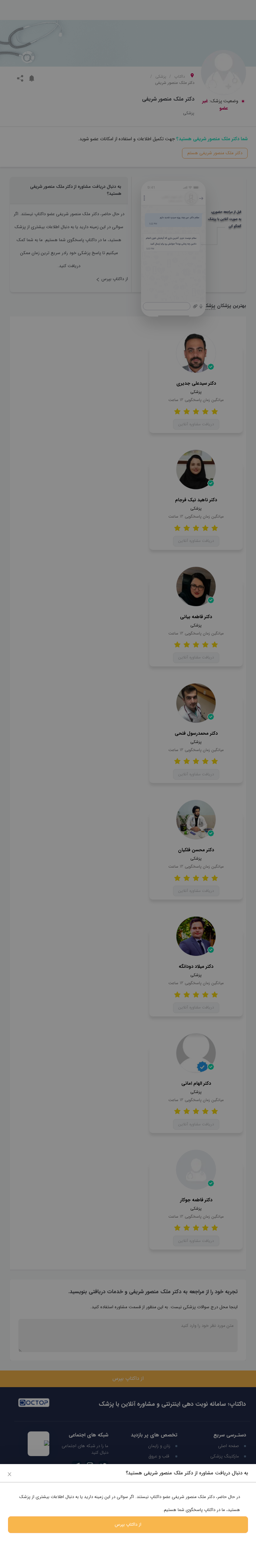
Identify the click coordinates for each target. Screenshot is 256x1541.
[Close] (9, 1474)
